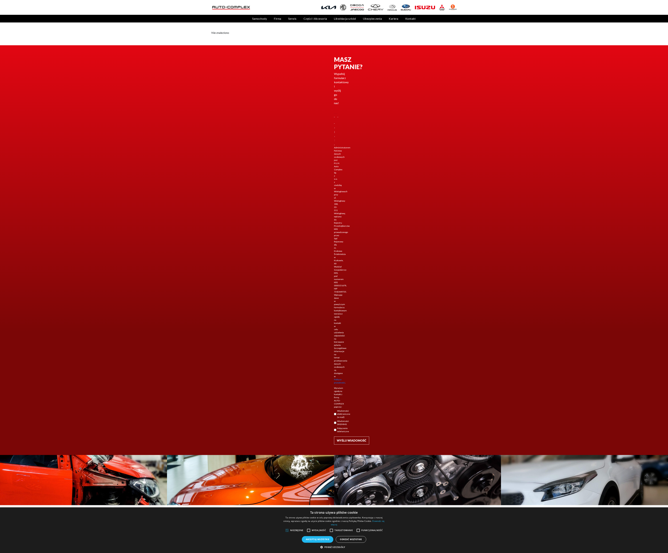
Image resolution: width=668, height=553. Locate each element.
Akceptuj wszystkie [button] (317, 539)
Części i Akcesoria (315, 18)
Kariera (393, 18)
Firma (277, 18)
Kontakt (410, 18)
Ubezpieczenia (372, 18)
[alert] (334, 530)
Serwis (292, 18)
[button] (334, 547)
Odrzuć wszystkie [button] (351, 539)
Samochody (259, 18)
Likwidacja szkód (345, 18)
